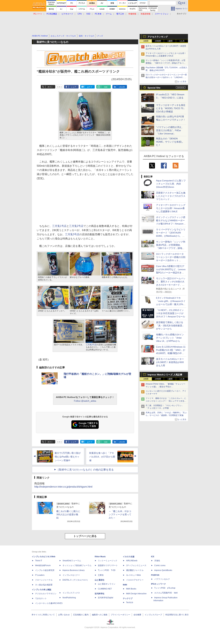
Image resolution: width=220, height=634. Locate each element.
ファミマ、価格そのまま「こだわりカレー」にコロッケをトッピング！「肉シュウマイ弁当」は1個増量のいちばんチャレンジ (166, 401)
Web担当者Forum (43, 565)
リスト (59, 87)
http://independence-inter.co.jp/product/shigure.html (63, 486)
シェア (73, 87)
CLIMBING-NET (105, 589)
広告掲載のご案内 (81, 615)
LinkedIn (122, 87)
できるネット (41, 598)
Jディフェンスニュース (136, 565)
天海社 (157, 560)
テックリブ (128, 598)
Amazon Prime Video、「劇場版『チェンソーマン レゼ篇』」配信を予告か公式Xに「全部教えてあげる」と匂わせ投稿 (165, 387)
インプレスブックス (71, 593)
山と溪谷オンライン (106, 584)
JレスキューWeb (133, 575)
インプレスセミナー (71, 575)
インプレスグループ (153, 615)
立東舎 (101, 575)
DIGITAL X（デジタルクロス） (75, 580)
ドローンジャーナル (44, 580)
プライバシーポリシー (120, 615)
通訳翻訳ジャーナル (134, 570)
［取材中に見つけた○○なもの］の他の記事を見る (85, 469)
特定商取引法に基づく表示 (177, 615)
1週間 (169, 41)
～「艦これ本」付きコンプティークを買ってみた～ (120, 514)
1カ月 (182, 41)
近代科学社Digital (105, 598)
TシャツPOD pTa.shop (164, 588)
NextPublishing (69, 598)
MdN (125, 585)
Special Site (154, 87)
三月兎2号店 (76, 226)
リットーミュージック (107, 560)
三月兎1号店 (59, 226)
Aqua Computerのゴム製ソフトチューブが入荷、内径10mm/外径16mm (171, 183)
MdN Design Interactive (136, 593)
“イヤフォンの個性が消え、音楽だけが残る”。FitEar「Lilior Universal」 (170, 130)
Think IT (38, 560)
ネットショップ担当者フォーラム (76, 565)
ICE (152, 556)
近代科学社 (99, 593)
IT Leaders (39, 575)
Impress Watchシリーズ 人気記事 (165, 374)
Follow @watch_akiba (85, 401)
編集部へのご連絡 (99, 615)
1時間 (145, 41)
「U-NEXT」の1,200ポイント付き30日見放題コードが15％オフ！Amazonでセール (170, 313)
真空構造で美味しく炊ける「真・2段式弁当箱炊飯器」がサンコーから (170, 325)
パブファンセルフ (162, 579)
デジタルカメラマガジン (45, 593)
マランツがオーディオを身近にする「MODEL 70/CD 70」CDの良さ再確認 (171, 108)
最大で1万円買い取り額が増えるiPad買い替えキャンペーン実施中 (68, 457)
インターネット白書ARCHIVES (48, 603)
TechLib (129, 602)
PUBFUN (155, 575)
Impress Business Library (73, 570)
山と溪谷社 (99, 580)
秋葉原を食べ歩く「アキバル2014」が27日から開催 (102, 457)
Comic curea (159, 565)
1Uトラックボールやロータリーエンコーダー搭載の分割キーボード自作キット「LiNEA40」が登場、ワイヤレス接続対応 (166, 77)
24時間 (158, 41)
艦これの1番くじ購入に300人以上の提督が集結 (68, 514)
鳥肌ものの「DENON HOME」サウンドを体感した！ (169, 141)
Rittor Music (100, 556)
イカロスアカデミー (134, 580)
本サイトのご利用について (43, 615)
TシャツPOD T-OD (106, 570)
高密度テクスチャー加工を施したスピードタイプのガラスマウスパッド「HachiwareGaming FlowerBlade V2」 (170, 199)
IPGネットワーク (158, 584)
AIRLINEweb (131, 560)
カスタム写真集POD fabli (166, 593)
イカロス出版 (128, 556)
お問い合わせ (64, 615)
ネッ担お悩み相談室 (44, 585)
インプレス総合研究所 (44, 570)
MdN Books (131, 589)
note (105, 87)
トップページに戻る (85, 536)
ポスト (50, 87)
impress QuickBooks (163, 570)
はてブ (89, 87)
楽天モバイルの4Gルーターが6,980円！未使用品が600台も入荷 (170, 362)
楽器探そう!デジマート (108, 565)
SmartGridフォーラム (71, 560)
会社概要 (137, 615)
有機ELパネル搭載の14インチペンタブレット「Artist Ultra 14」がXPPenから (170, 337)
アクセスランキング (158, 36)
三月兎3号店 (72, 234)
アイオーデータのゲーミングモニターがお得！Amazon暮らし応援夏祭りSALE (170, 208)
